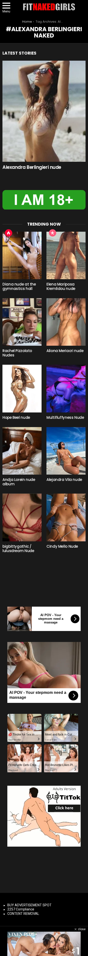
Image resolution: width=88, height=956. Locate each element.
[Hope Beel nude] (22, 388)
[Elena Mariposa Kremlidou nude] (66, 255)
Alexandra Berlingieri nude (31, 167)
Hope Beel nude (16, 417)
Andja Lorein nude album (18, 482)
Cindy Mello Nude (62, 546)
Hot (8, 233)
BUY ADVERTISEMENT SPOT (29, 905)
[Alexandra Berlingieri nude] (44, 111)
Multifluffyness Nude (65, 417)
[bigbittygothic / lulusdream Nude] (22, 517)
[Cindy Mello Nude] (66, 517)
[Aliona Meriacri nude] (66, 322)
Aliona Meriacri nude (65, 350)
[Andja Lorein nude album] (22, 451)
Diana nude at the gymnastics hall (19, 286)
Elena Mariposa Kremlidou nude (60, 286)
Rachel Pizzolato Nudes (17, 353)
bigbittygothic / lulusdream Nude (18, 548)
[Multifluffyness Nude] (66, 388)
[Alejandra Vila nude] (66, 451)
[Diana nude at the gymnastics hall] (22, 255)
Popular (52, 233)
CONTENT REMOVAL (23, 914)
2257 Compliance (20, 909)
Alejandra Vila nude (64, 479)
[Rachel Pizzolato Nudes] (22, 322)
